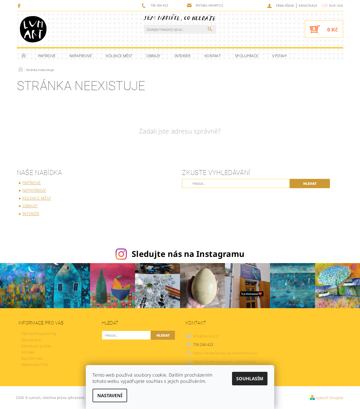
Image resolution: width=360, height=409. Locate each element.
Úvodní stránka (24, 55)
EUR (332, 5)
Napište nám (32, 358)
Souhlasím (249, 378)
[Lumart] (33, 29)
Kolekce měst (119, 55)
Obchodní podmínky (39, 333)
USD (340, 5)
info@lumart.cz (206, 336)
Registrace (308, 5)
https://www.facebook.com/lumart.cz (225, 352)
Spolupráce (246, 55)
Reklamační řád (34, 364)
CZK (324, 5)
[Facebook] (20, 5)
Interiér (182, 55)
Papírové (47, 55)
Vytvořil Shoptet (329, 397)
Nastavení (109, 395)
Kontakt (212, 55)
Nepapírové (80, 55)
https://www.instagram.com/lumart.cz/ (225, 364)
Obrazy (153, 55)
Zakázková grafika (36, 345)
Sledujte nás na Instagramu (188, 253)
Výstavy (279, 55)
